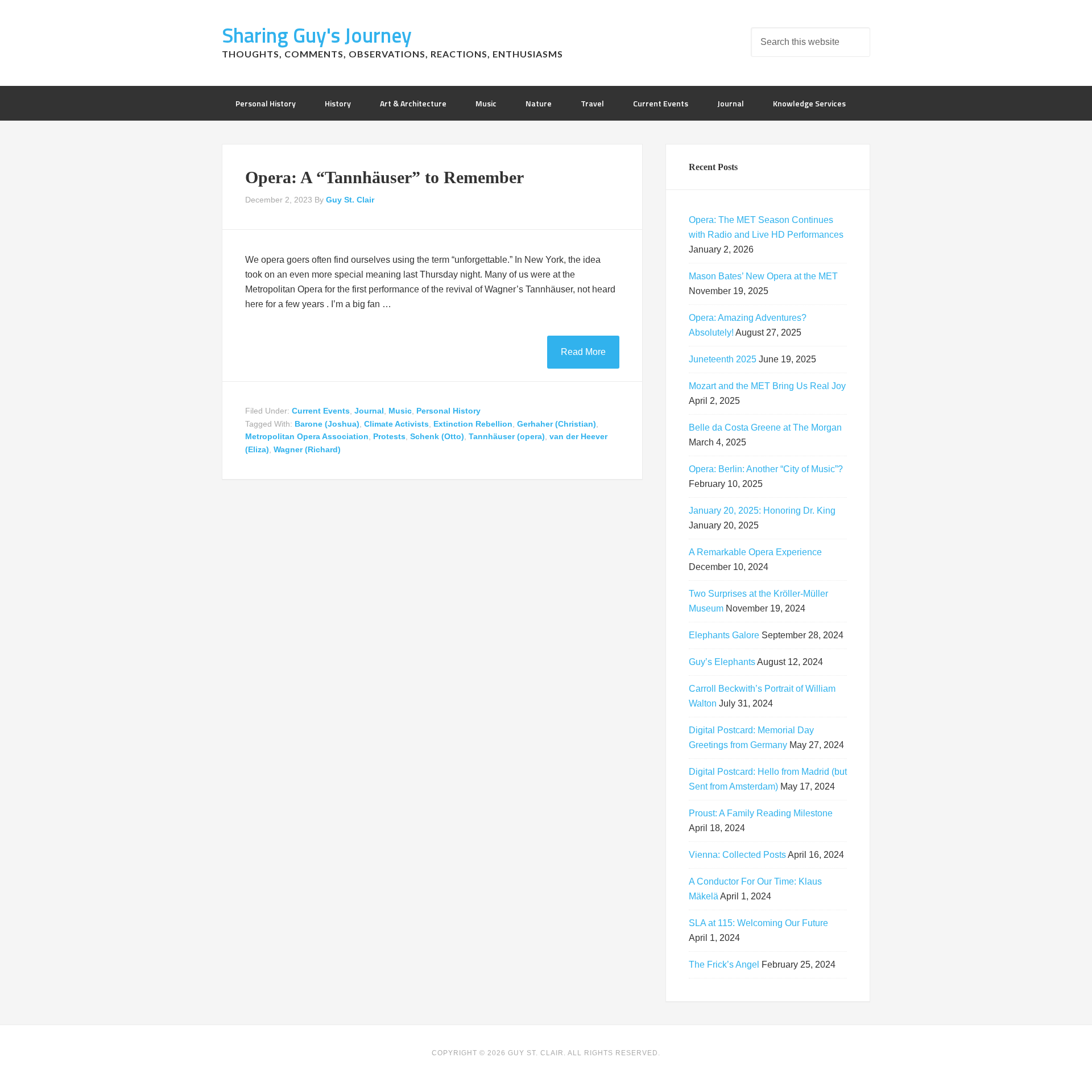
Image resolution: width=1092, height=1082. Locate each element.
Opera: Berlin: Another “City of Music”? (766, 469)
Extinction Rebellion (472, 423)
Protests (389, 436)
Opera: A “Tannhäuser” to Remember (384, 177)
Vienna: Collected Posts (737, 855)
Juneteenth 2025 (722, 359)
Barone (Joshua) (327, 423)
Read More (583, 352)
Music (400, 410)
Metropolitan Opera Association (307, 436)
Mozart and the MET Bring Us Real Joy (767, 386)
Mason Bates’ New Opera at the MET (763, 276)
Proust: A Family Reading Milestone (761, 813)
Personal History (448, 410)
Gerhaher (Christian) (556, 423)
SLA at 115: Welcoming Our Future (758, 923)
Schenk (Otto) (437, 436)
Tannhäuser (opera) (507, 436)
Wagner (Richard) (307, 449)
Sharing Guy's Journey (317, 35)
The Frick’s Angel (724, 964)
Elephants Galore (724, 635)
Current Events (321, 410)
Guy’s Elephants (722, 662)
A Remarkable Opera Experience (755, 552)
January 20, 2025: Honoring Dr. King (762, 510)
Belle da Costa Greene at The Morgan (765, 427)
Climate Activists (396, 423)
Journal (369, 410)
